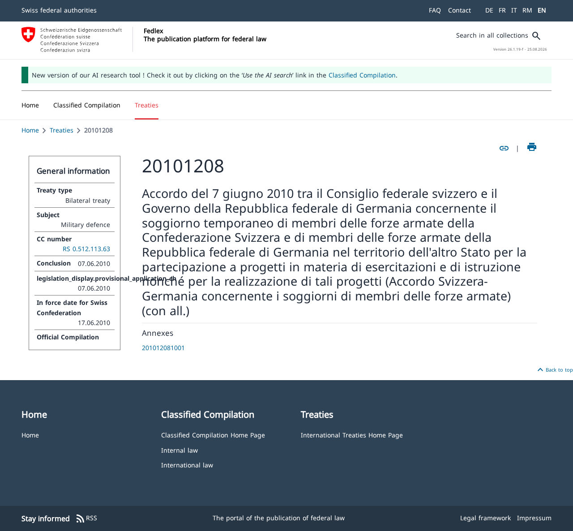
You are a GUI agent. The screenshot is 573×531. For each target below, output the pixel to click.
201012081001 (163, 347)
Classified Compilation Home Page (213, 434)
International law (187, 464)
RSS (86, 518)
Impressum (534, 518)
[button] (87, 105)
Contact (459, 10)
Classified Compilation (362, 75)
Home (30, 130)
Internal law (179, 450)
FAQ (435, 10)
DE (489, 10)
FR (502, 10)
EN (542, 10)
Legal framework (485, 518)
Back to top (554, 369)
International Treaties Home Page (352, 434)
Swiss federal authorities (59, 10)
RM (527, 10)
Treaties (61, 130)
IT (514, 10)
